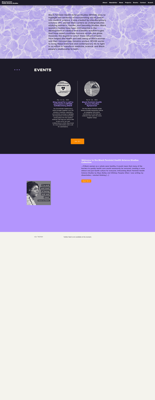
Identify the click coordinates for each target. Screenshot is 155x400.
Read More (86, 181)
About (105, 2)
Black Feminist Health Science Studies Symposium (92, 104)
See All (77, 141)
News (121, 2)
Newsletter (113, 2)
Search (150, 2)
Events (135, 2)
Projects (128, 2)
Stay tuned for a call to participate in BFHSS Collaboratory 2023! (63, 104)
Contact (143, 2)
